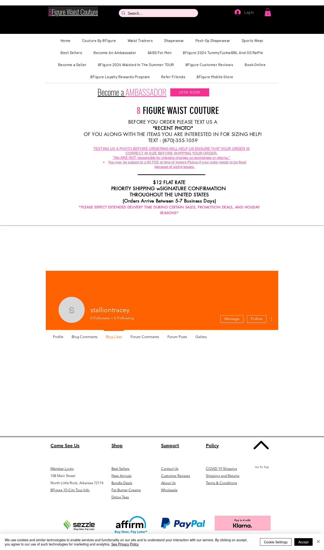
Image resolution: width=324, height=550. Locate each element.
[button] (267, 12)
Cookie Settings (275, 542)
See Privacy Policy (125, 544)
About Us (168, 483)
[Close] (318, 542)
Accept (303, 542)
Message (232, 318)
